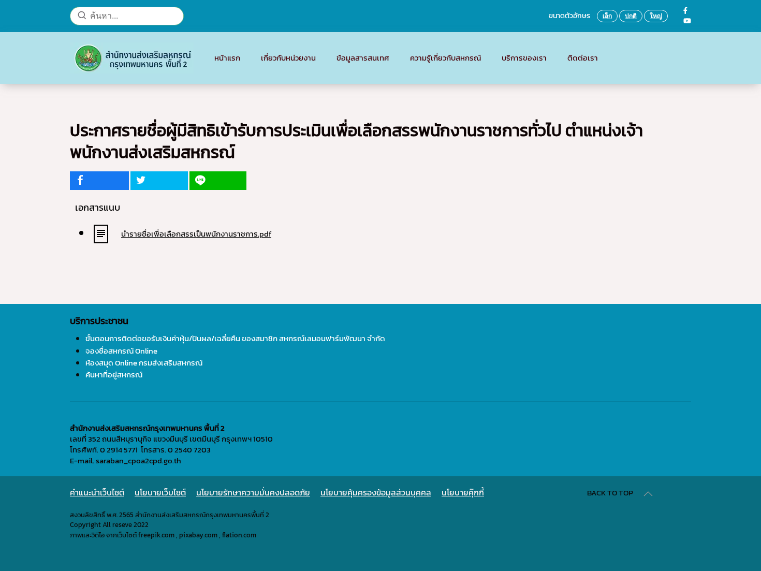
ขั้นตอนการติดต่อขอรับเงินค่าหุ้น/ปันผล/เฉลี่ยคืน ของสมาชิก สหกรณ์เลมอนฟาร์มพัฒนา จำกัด (235, 338)
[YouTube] (687, 21)
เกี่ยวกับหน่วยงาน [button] (288, 58)
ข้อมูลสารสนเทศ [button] (362, 58)
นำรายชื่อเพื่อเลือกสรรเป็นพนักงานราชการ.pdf (196, 234)
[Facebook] (685, 11)
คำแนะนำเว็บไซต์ (97, 493)
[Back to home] (132, 58)
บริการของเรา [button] (524, 58)
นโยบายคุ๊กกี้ (463, 493)
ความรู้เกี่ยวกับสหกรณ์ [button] (445, 58)
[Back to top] (648, 494)
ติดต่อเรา (582, 58)
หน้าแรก (227, 58)
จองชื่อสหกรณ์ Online (121, 351)
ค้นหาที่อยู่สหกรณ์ (113, 374)
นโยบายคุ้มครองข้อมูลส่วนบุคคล (375, 493)
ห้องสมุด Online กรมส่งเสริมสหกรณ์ (143, 363)
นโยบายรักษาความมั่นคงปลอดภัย (253, 493)
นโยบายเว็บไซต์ (160, 493)
